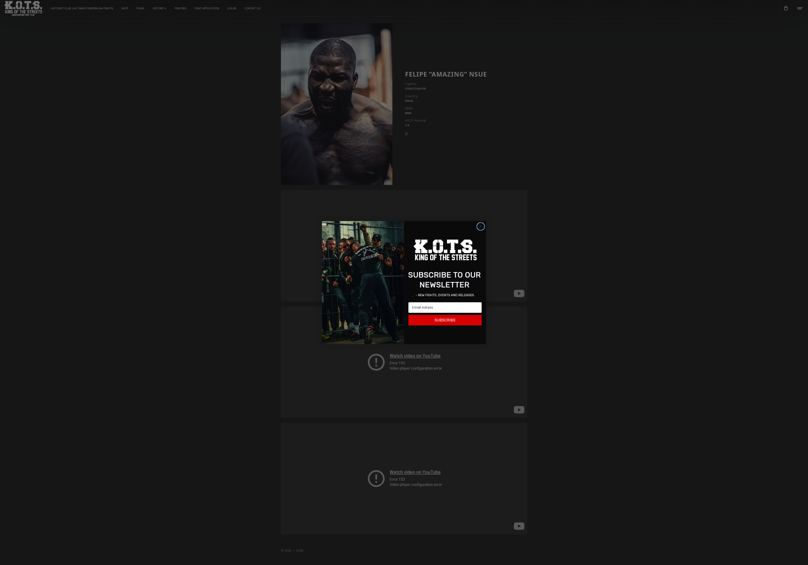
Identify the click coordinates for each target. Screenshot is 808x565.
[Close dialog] (480, 226)
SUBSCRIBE (445, 320)
